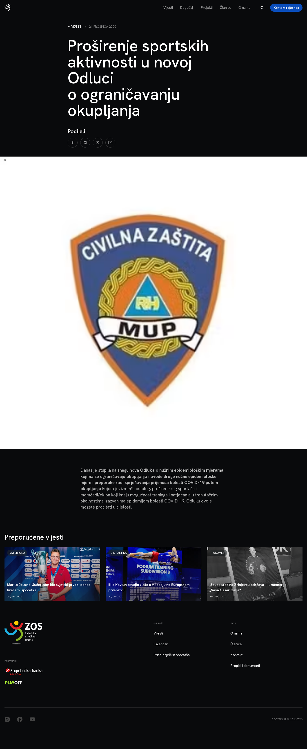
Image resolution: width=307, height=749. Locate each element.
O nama (244, 7)
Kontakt (236, 655)
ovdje (206, 501)
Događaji (187, 7)
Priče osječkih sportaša (172, 655)
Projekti (207, 7)
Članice (225, 7)
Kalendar (161, 644)
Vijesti (168, 7)
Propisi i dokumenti (245, 665)
